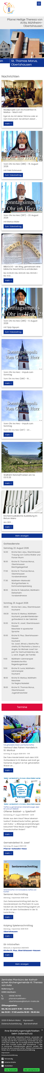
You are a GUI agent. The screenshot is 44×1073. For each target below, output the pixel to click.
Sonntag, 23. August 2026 (16, 603)
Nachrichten (10, 76)
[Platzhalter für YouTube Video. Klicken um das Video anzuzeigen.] (22, 146)
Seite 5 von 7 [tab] (25, 65)
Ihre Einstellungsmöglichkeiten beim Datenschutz (22, 1032)
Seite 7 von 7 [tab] (33, 65)
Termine (22, 707)
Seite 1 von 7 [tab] (10, 65)
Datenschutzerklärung (26, 1050)
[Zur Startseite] (9, 8)
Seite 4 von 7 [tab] (22, 65)
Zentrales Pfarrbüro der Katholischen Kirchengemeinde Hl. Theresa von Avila (22, 982)
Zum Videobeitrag (13, 175)
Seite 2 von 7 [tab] (14, 65)
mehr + (8, 123)
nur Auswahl (11, 1070)
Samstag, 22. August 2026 (16, 548)
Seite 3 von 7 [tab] (18, 65)
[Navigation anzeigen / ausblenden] (39, 4)
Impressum (6, 1053)
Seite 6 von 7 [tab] (29, 65)
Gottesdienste (12, 543)
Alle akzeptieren (31, 1070)
